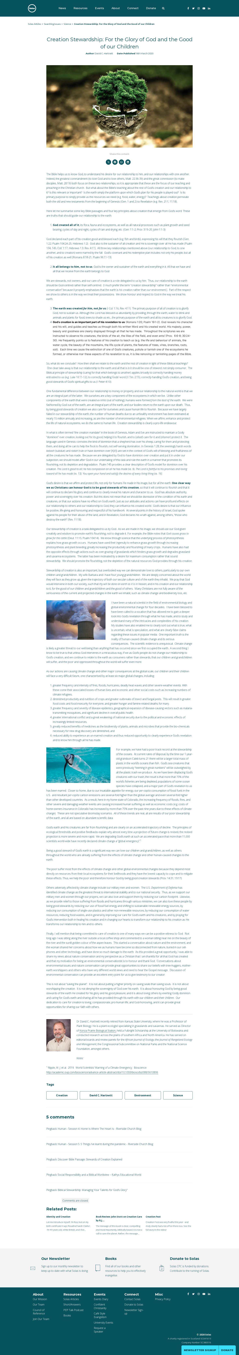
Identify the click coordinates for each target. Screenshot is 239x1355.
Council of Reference (39, 1311)
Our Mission (40, 1299)
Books (67, 1315)
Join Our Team (41, 1319)
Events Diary (101, 1299)
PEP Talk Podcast (73, 1310)
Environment (142, 1095)
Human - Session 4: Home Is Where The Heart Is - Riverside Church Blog (99, 1129)
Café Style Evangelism (100, 1315)
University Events (103, 1322)
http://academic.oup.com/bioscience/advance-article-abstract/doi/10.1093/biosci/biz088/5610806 (102, 1072)
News (62, 8)
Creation (62, 1095)
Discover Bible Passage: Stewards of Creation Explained (90, 1159)
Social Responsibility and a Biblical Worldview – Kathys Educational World (99, 1174)
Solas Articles (71, 1299)
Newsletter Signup (200, 1350)
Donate (151, 8)
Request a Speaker (100, 1329)
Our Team (38, 1304)
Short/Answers (72, 1304)
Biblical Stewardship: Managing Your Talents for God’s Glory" (93, 1190)
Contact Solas (132, 1299)
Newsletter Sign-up (133, 1311)
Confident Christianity (100, 1306)
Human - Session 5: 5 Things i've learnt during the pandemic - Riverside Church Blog (105, 1144)
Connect (133, 8)
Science (178, 1095)
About (116, 8)
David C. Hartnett (104, 53)
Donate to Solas (133, 1304)
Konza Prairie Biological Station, (98, 1030)
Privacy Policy (162, 1299)
